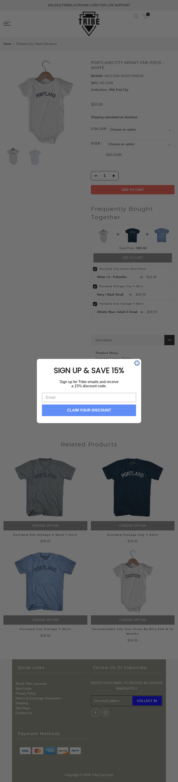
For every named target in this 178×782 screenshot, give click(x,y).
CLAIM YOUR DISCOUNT (89, 410)
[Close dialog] (137, 363)
